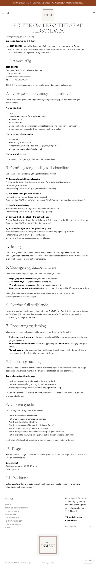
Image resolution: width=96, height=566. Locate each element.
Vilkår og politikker (48, 563)
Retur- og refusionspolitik (16, 508)
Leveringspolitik (12, 518)
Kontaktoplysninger (13, 521)
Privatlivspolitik (12, 511)
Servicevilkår (10, 514)
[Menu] (3, 13)
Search (8, 505)
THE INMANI (15, 563)
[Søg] (8, 13)
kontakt (8, 528)
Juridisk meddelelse (13, 524)
